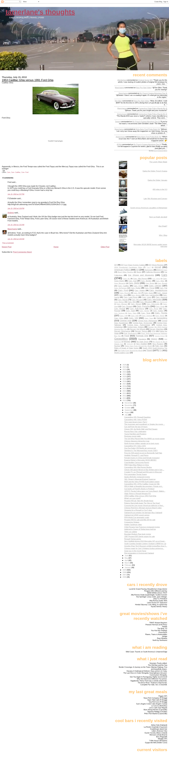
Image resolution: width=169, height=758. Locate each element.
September (129, 410)
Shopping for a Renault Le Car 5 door (138, 510)
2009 (125, 570)
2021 (125, 374)
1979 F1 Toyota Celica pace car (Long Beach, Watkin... (144, 491)
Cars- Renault (119, 309)
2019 (125, 379)
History (154, 339)
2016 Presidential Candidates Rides (128, 267)
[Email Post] (3, 170)
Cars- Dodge (136, 288)
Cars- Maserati (161, 297)
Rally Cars (159, 346)
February (128, 565)
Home (56, 247)
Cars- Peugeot (127, 306)
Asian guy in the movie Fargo (135, 551)
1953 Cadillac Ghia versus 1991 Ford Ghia (27, 80)
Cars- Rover (153, 309)
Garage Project (160, 336)
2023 (125, 369)
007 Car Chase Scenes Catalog (133, 265)
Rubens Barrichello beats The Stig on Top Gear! (142, 503)
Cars (8, 172)
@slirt (119, 144)
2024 (125, 367)
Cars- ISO (137, 293)
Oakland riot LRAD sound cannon (136, 515)
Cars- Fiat (163, 288)
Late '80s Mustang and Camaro (155, 199)
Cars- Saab (130, 311)
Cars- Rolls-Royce (137, 309)
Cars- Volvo (118, 318)
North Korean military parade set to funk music (141, 443)
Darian (117, 122)
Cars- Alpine (156, 279)
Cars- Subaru (158, 311)
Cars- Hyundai (125, 293)
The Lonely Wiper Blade (158, 162)
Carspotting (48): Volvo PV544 (135, 420)
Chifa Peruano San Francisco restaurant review (142, 527)
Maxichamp (12, 229)
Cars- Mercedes (154, 299)
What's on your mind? (132, 498)
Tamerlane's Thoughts (40, 12)
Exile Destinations (130, 333)
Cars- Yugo (149, 318)
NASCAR (130, 344)
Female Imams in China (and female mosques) (142, 458)
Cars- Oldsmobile (153, 304)
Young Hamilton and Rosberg (135, 434)
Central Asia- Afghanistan (147, 321)
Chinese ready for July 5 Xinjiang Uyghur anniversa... (144, 548)
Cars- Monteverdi (161, 302)
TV (160, 350)
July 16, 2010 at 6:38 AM (16, 239)
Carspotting (162, 318)
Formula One (142, 335)
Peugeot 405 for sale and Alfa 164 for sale (139, 520)
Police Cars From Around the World (138, 346)
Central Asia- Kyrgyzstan (142, 323)
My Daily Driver (143, 342)
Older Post (105, 247)
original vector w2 (145, 80)
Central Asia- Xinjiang (135, 327)
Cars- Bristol (150, 283)
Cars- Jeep (123, 295)
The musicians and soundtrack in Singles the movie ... (144, 424)
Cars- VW (133, 318)
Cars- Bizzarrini (120, 283)
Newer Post (6, 247)
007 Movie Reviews (156, 265)
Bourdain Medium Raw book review (137, 534)
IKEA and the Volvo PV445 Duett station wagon (141, 482)
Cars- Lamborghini (152, 295)
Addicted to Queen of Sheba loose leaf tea (140, 529)
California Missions (153, 272)
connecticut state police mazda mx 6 (152, 108)
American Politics (122, 270)
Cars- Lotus (146, 297)
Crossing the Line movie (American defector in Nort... (144, 505)
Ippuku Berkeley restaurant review (137, 477)
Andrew (11, 213)
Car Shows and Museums (141, 275)
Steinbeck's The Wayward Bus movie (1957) (141, 451)
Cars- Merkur (119, 302)
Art (137, 270)
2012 (125, 396)
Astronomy (149, 270)
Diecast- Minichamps (122, 331)
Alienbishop (121, 80)
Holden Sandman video (133, 525)
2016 (125, 386)
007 (115, 265)
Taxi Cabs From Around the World (130, 350)
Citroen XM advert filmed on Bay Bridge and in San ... (144, 470)
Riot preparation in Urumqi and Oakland (139, 553)
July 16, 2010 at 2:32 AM (16, 225)
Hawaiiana (142, 339)
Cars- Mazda (123, 300)
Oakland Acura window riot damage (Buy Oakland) (143, 513)
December (129, 403)
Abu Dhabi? (162, 226)
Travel (149, 350)
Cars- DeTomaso (120, 288)
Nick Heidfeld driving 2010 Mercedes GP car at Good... (145, 541)
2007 (125, 575)
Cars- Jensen (136, 295)
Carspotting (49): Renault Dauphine (137, 417)
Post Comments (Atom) (22, 252)
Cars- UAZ (135, 316)
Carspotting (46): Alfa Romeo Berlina (138, 467)
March (127, 563)
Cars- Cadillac (15, 172)
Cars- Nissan (136, 304)
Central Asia (125, 320)
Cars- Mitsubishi (146, 302)
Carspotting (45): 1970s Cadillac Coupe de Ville (142, 484)
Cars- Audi (132, 281)
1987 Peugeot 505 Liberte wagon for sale (139, 536)
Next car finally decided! (158, 217)
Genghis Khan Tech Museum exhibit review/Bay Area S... (145, 546)
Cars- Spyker (144, 311)
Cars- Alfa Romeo (140, 279)
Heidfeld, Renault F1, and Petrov (136, 455)
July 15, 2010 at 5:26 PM (16, 208)
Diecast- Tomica (141, 331)
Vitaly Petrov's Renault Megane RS (137, 494)
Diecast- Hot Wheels (137, 329)
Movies (127, 341)
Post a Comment (8, 243)
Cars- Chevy (138, 286)
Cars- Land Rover (131, 297)
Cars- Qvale (160, 306)
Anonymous (121, 114)
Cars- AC (126, 279)
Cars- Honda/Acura (158, 290)
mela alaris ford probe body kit (148, 129)
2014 (125, 391)
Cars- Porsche (143, 306)
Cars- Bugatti (162, 283)
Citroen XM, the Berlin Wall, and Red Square (140, 429)
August (127, 412)
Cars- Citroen (155, 285)
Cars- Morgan (122, 304)
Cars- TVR (124, 316)
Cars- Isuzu (148, 293)
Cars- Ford (24, 172)
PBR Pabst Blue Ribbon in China (136, 465)
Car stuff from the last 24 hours (136, 427)
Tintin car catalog (130, 532)
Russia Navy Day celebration (135, 431)
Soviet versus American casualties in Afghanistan (148, 208)
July (126, 415)
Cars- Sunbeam (119, 313)
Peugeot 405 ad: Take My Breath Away (138, 501)
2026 (125, 365)
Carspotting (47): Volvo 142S (135, 446)
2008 (125, 572)
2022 (125, 372)
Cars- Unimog (147, 316)
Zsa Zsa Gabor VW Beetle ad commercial (140, 448)
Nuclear (117, 346)
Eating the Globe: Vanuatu (157, 180)
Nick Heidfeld (141, 344)
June (127, 556)
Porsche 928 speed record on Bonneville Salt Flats (143, 453)
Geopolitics (121, 338)
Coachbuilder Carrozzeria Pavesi (136, 462)
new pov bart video (143, 88)
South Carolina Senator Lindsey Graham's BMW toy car (145, 544)
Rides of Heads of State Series (126, 348)
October (128, 408)
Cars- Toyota (161, 313)
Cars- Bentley (146, 281)
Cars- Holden (140, 290)
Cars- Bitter (160, 281)
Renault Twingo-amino (132, 539)
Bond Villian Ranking (125, 272)
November (129, 405)
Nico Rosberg (157, 344)
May (126, 558)
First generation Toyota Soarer (135, 474)
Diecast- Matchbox (156, 329)
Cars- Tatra (132, 313)
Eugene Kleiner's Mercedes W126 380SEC (140, 460)
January (128, 567)
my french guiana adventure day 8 (153, 93)
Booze (139, 272)
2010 (125, 400)
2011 (124, 398)
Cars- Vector (160, 316)
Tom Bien (118, 101)
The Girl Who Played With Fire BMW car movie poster (144, 439)
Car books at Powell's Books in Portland (139, 489)
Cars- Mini (132, 302)
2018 (125, 381)
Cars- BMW (134, 283)
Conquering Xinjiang (131, 522)
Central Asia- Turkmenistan (138, 325)
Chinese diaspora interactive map (136, 441)
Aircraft (158, 267)
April (126, 560)
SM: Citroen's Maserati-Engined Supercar (140, 479)
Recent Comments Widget (160, 150)
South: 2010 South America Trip (155, 348)
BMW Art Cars (162, 270)
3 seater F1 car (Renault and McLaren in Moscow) (143, 472)
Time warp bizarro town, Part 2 (135, 422)
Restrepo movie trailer (132, 436)
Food (126, 335)
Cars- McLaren (137, 300)
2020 (125, 377)
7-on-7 (149, 267)
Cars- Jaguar (162, 293)
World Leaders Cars (121, 353)
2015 (125, 388)
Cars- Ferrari (150, 288)
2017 (125, 384)
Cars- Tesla (145, 313)
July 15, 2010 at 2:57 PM (16, 194)
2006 (125, 577)
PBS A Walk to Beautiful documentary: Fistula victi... (143, 486)
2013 (125, 393)
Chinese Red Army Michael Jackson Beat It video (143, 508)
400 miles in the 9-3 (160, 189)
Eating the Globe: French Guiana (155, 171)
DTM (153, 331)
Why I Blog (163, 235)
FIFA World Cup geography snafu (136, 517)
